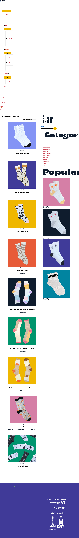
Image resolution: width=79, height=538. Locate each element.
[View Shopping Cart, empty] (1, 108)
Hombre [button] (7, 49)
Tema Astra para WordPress (39, 536)
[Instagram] (0, 109)
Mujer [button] (6, 25)
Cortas (8, 33)
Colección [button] (4, 7)
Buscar (42, 126)
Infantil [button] (6, 73)
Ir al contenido (2, 0)
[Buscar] (55, 128)
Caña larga (9, 44)
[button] (6, 7)
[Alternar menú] (6, 11)
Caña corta (9, 38)
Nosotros (4, 86)
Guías (3, 97)
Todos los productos (6, 17)
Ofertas (3, 102)
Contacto (4, 91)
